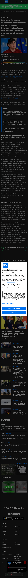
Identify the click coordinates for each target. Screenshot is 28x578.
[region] (14, 289)
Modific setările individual (14, 308)
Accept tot (14, 312)
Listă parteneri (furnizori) (8, 303)
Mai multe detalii (11, 282)
